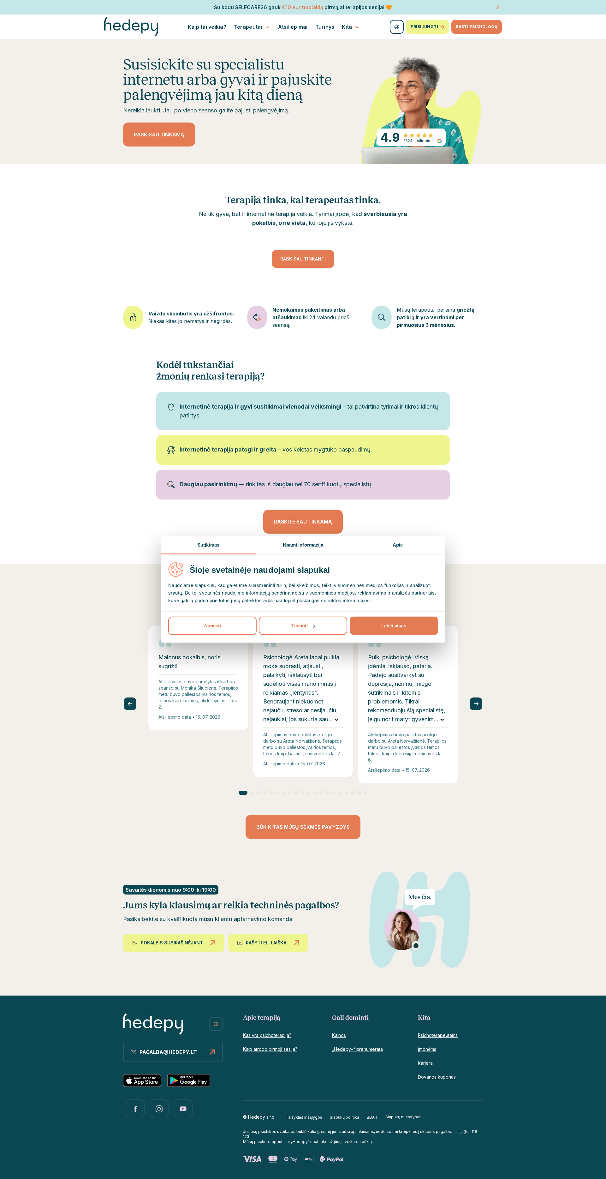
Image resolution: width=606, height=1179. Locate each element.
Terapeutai (248, 27)
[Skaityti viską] (337, 719)
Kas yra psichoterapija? (267, 1035)
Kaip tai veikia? (207, 27)
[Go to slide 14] (328, 793)
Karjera (425, 1063)
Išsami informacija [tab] (303, 545)
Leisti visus (393, 625)
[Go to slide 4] (264, 793)
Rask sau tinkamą (159, 134)
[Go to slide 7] (283, 793)
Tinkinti (299, 625)
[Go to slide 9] (296, 793)
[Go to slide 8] (290, 793)
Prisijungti (424, 26)
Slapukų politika (344, 1117)
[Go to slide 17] (346, 793)
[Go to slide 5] (271, 793)
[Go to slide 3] (258, 793)
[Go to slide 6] (277, 793)
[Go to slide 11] (309, 793)
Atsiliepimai (293, 27)
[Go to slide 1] (243, 793)
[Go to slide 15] (334, 793)
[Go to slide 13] (321, 793)
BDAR (372, 1117)
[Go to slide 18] (353, 793)
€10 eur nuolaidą (302, 7)
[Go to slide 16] (340, 793)
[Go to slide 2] (252, 793)
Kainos (339, 1035)
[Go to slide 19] (359, 793)
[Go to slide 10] (302, 793)
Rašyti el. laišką (266, 942)
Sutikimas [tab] (208, 545)
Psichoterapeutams (438, 1035)
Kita (347, 27)
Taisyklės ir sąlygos (304, 1117)
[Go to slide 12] (315, 793)
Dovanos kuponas (437, 1077)
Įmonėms (427, 1049)
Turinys (325, 27)
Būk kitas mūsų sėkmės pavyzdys (303, 827)
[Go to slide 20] (365, 793)
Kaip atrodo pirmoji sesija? (270, 1049)
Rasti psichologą (476, 26)
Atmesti (212, 625)
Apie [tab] (398, 545)
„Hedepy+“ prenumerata (357, 1049)
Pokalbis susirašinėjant (172, 942)
